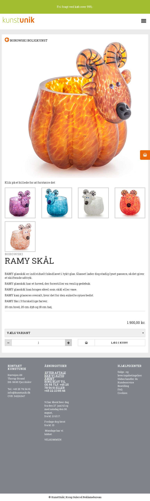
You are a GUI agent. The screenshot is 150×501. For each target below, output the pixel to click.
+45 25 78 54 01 (21, 389)
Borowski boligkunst (28, 40)
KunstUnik (57, 497)
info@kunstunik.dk (19, 392)
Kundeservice (126, 382)
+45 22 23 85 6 (54, 391)
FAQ (120, 389)
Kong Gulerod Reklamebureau (83, 497)
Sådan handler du (128, 378)
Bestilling (123, 385)
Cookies (122, 392)
